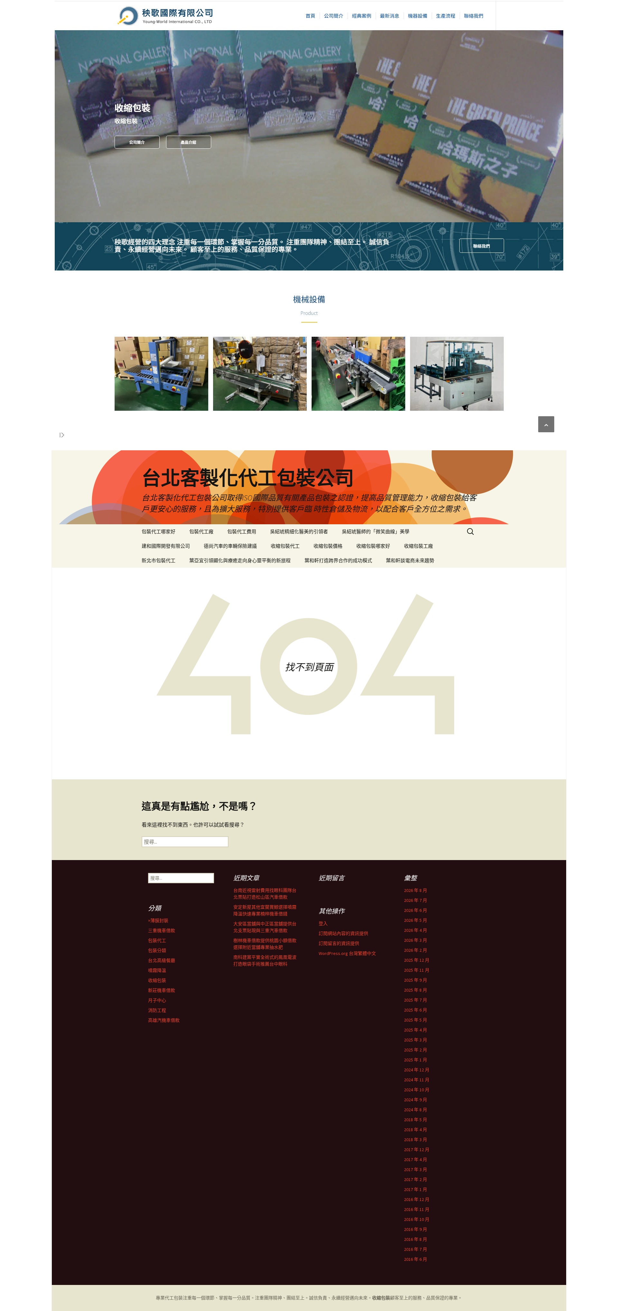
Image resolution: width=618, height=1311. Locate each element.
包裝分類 (157, 950)
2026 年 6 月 (415, 910)
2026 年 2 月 (415, 950)
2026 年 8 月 (415, 890)
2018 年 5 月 (415, 1120)
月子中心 (157, 1000)
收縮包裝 (157, 980)
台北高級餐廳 (161, 960)
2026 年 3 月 (415, 940)
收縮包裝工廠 (418, 546)
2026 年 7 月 (415, 900)
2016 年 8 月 (415, 1239)
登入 (323, 923)
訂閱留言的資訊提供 (339, 943)
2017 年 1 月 (415, 1189)
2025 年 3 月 (415, 1040)
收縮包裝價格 (328, 546)
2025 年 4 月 (415, 1030)
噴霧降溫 (157, 970)
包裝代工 (157, 940)
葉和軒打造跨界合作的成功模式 (338, 560)
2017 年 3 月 (415, 1169)
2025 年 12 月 (416, 960)
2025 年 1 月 (415, 1060)
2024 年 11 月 (416, 1080)
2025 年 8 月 (415, 990)
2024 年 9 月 (415, 1100)
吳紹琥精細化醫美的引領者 (299, 531)
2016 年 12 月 (416, 1199)
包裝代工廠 (201, 531)
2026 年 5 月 (415, 920)
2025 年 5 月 (415, 1020)
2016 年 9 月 (415, 1229)
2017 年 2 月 (415, 1179)
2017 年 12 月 (416, 1149)
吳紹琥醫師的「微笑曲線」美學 (375, 531)
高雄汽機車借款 (164, 1020)
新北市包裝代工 (158, 560)
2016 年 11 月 (416, 1209)
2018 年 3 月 (415, 1139)
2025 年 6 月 (415, 1010)
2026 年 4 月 (415, 930)
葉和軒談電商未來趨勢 (410, 560)
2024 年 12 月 (416, 1070)
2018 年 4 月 (415, 1129)
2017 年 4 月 (415, 1159)
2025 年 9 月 (415, 980)
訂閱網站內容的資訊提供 (343, 933)
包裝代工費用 (241, 531)
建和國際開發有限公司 (166, 546)
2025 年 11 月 (416, 970)
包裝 (178, 1298)
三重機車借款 (161, 930)
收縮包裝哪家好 (373, 546)
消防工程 (157, 1010)
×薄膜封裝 (158, 920)
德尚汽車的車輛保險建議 (230, 546)
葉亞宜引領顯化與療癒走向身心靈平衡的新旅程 (240, 560)
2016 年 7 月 (415, 1249)
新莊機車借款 (161, 990)
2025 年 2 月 (415, 1050)
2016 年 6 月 (415, 1259)
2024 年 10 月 (416, 1090)
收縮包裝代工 (285, 546)
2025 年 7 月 (415, 1000)
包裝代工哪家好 (158, 531)
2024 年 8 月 (415, 1110)
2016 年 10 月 (416, 1219)
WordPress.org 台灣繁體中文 (347, 953)
